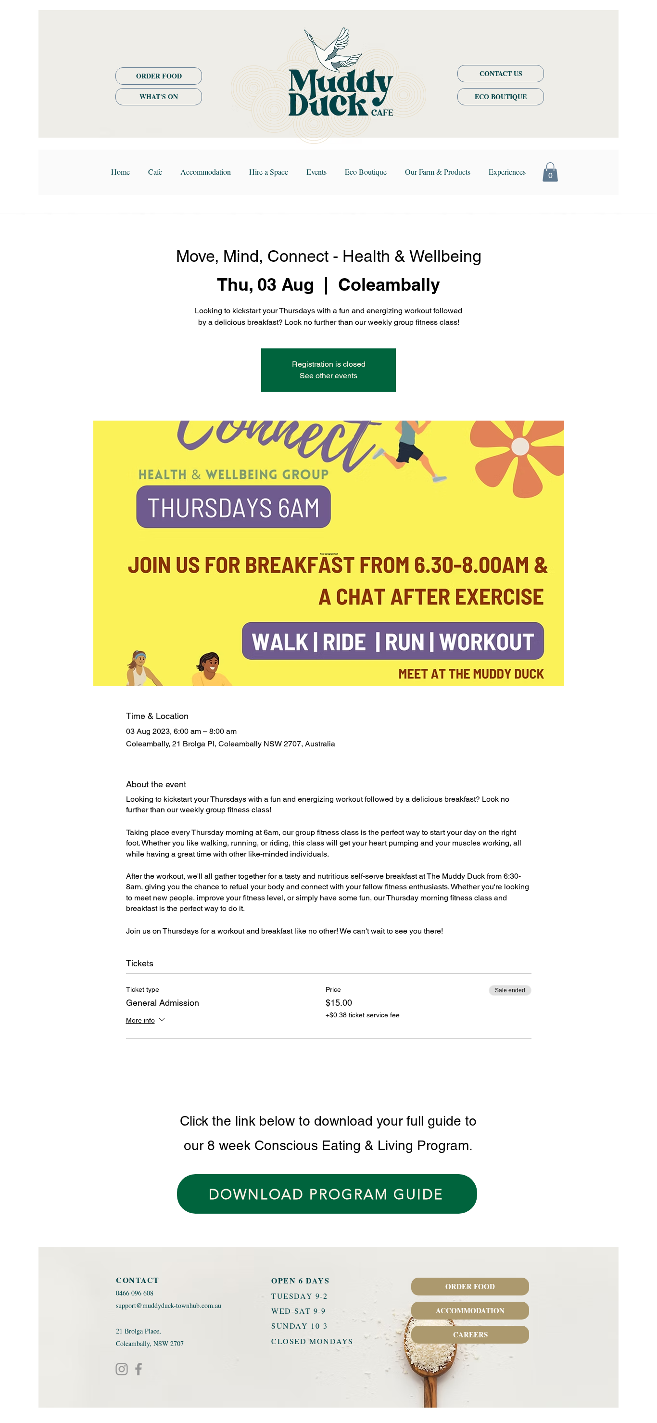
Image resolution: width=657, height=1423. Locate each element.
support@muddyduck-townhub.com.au (168, 1305)
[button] (550, 172)
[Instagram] (122, 1369)
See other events (328, 375)
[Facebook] (138, 1369)
